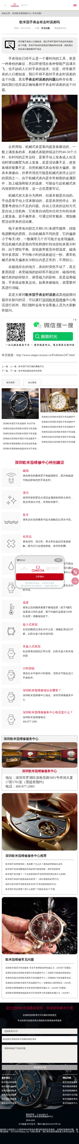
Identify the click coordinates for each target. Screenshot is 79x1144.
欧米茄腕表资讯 (70, 1099)
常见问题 (36, 13)
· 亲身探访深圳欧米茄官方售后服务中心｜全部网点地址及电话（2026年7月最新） (58, 417)
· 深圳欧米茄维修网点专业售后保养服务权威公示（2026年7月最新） (20, 443)
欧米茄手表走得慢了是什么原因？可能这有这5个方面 (30, 889)
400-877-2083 (30, 721)
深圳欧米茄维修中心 (21, 13)
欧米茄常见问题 (70, 1095)
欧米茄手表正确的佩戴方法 (31, 366)
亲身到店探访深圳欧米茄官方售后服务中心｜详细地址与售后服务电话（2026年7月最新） (39, 978)
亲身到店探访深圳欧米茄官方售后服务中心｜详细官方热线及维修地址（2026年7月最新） (39, 973)
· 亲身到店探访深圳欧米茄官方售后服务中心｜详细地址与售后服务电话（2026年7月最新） (20, 433)
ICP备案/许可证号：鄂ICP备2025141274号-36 (39, 1124)
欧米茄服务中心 (70, 1103)
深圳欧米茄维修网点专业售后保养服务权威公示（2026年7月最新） (36, 988)
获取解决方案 (40, 1067)
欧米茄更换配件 (70, 1091)
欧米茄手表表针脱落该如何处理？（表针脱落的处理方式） (32, 879)
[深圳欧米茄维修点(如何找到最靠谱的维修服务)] (58, 400)
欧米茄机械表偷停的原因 (30, 371)
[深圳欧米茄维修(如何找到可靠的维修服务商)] (20, 403)
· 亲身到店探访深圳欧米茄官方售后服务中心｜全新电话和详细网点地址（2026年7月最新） (58, 442)
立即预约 (40, 576)
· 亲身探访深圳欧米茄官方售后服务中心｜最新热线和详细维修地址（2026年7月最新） (58, 427)
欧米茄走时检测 (9, 1082)
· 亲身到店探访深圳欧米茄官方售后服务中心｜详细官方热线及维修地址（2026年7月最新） (20, 428)
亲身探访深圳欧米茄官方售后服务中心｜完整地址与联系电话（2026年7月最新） (39, 983)
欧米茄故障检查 (9, 1091)
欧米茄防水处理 (9, 1086)
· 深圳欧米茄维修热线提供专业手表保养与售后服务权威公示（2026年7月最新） (20, 448)
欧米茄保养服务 (70, 1086)
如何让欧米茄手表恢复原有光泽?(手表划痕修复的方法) (30, 884)
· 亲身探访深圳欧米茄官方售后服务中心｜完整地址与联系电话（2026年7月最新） (20, 438)
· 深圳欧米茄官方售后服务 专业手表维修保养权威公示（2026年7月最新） (20, 423)
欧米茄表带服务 (9, 1103)
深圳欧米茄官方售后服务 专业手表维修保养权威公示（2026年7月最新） (38, 968)
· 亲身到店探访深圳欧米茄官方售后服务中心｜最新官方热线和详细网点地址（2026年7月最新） (58, 437)
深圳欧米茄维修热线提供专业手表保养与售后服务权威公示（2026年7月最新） (39, 993)
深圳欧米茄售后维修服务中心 (39, 1117)
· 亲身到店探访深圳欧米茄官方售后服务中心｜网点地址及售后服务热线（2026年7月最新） (58, 432)
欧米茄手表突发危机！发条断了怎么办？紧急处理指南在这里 (33, 864)
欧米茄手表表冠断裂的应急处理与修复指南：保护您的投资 (32, 869)
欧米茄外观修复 (9, 1099)
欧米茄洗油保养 (9, 1095)
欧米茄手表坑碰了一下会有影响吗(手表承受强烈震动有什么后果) (35, 874)
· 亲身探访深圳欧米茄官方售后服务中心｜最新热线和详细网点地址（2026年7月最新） (58, 422)
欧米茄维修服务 (70, 1082)
